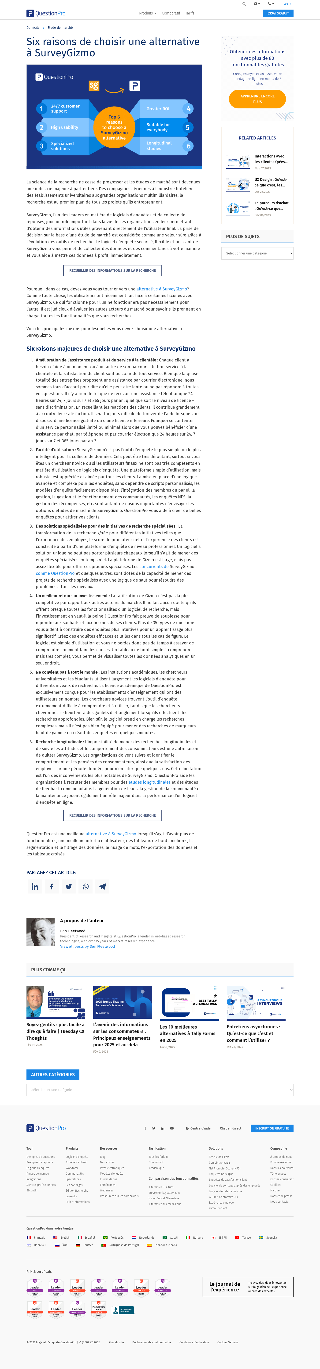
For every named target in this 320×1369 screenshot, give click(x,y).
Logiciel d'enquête (77, 1156)
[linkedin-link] (162, 1128)
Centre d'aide (200, 1128)
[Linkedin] (35, 886)
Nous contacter (279, 1201)
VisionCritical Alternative (164, 1198)
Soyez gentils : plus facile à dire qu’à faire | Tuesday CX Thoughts (55, 1031)
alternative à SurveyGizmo (162, 289)
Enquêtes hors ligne (221, 1174)
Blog (102, 1156)
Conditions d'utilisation (194, 1342)
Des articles (107, 1162)
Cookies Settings (227, 1342)
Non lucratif (156, 1162)
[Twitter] (69, 886)
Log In (287, 3)
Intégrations (33, 1179)
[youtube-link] (172, 1128)
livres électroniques (112, 1168)
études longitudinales (150, 782)
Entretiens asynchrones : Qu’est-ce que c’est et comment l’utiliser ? (253, 1033)
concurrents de (154, 566)
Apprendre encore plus (258, 99)
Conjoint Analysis (220, 1162)
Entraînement (108, 1185)
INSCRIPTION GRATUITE (272, 1128)
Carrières (275, 1185)
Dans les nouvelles (282, 1168)
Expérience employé (221, 1202)
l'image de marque (37, 1173)
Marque (274, 1190)
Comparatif (171, 13)
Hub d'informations (78, 1202)
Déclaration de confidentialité (151, 1342)
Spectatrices (73, 1179)
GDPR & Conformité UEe (223, 1197)
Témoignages (278, 1173)
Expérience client (76, 1162)
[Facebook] (52, 886)
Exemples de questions (40, 1156)
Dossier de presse (281, 1196)
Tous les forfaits (158, 1156)
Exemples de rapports (39, 1162)
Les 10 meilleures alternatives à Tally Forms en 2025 (188, 1033)
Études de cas (108, 1179)
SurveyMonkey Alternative (164, 1192)
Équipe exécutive (280, 1162)
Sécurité (31, 1190)
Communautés (75, 1173)
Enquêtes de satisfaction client (228, 1179)
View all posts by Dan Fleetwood (87, 946)
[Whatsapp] (85, 886)
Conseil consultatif (282, 1179)
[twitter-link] (153, 1128)
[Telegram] (102, 886)
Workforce (72, 1168)
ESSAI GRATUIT (278, 13)
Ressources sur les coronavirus (119, 1196)
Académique (156, 1168)
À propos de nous (281, 1156)
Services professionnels (41, 1185)
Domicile (33, 28)
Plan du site (116, 1342)
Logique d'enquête (37, 1168)
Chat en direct (230, 1128)
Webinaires (107, 1190)
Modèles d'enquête (111, 1173)
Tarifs (189, 13)
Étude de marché (60, 28)
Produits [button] (146, 13)
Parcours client (218, 1208)
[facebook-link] (145, 1128)
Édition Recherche (77, 1190)
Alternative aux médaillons (165, 1204)
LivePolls (71, 1196)
